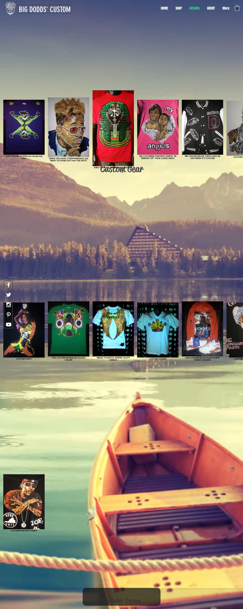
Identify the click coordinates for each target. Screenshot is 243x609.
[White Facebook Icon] (8, 285)
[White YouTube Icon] (8, 324)
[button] (237, 8)
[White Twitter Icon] (8, 294)
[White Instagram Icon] (8, 304)
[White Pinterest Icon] (8, 314)
